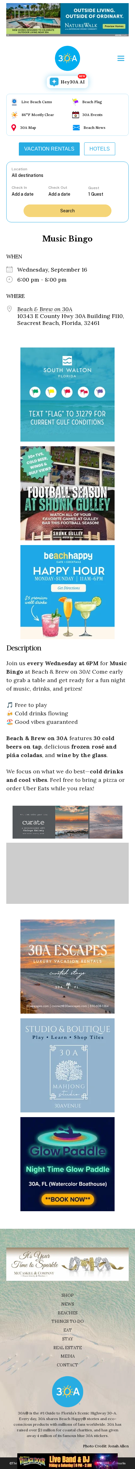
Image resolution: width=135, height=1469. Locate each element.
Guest (93, 188)
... (30, 194)
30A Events (92, 114)
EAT (67, 1330)
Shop (68, 1295)
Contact (67, 1365)
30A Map (28, 127)
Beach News (94, 127)
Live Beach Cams (36, 101)
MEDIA (68, 1356)
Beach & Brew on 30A (44, 309)
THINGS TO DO (67, 1321)
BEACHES (68, 1313)
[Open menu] (121, 58)
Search (67, 210)
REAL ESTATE (67, 1347)
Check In (19, 187)
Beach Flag (92, 101)
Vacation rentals (49, 148)
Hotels (99, 148)
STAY (67, 1339)
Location (19, 169)
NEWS (67, 1304)
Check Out (57, 187)
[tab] (49, 149)
